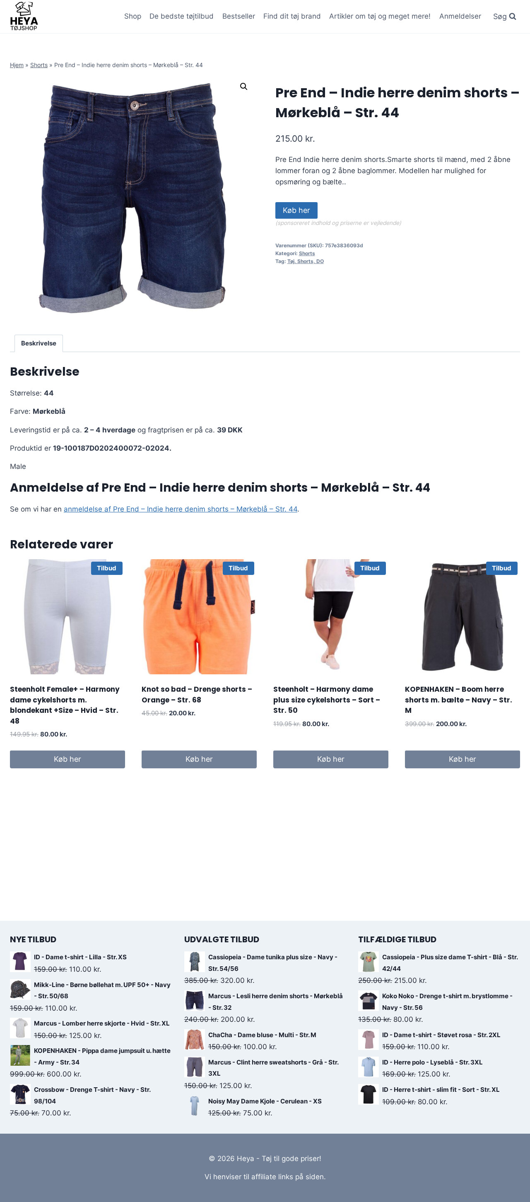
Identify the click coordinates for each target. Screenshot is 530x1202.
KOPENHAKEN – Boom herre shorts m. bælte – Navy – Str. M (458, 699)
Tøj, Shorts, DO (305, 261)
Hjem (17, 64)
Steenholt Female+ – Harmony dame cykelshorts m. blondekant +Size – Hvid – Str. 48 (65, 705)
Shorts (39, 64)
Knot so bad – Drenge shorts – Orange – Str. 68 (197, 694)
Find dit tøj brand (292, 16)
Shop (132, 16)
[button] (243, 86)
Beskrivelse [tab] (38, 343)
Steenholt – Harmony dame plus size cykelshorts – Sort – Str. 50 (326, 699)
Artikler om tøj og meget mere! (380, 16)
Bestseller (238, 16)
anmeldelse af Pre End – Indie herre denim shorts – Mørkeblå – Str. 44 (180, 509)
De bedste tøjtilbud (181, 16)
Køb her (296, 210)
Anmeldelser (460, 16)
